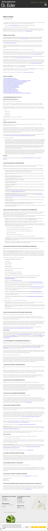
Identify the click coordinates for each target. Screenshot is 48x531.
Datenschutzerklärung (10, 512)
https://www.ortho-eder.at (20, 502)
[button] (32, 4)
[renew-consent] (1, 530)
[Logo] (8, 4)
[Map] (39, 503)
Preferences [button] (3, 528)
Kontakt (15, 512)
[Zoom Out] (33, 498)
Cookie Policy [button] (4, 527)
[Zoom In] (33, 497)
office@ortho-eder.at (36, 2)
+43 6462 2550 (44, 2)
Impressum (5, 512)
